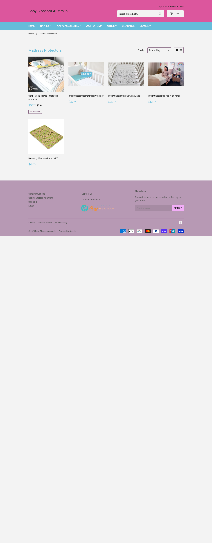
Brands (144, 25)
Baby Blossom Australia (48, 11)
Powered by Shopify (67, 231)
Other (111, 25)
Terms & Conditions (91, 199)
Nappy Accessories (68, 25)
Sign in (161, 6)
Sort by (141, 50)
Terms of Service (44, 222)
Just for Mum (94, 25)
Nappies (45, 25)
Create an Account (176, 6)
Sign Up (178, 208)
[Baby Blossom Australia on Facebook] (180, 222)
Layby (31, 206)
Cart (177, 13)
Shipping (32, 202)
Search (31, 222)
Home (31, 25)
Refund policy (61, 222)
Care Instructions (36, 194)
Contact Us (87, 194)
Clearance (128, 25)
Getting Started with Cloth (40, 198)
